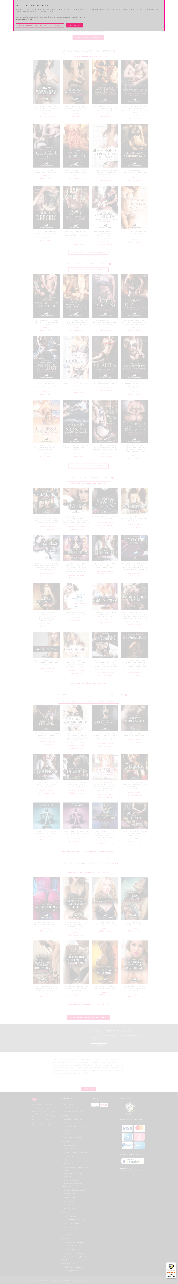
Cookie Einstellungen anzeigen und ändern (39, 25)
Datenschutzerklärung (24, 20)
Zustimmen (74, 25)
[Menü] (174, 1263)
